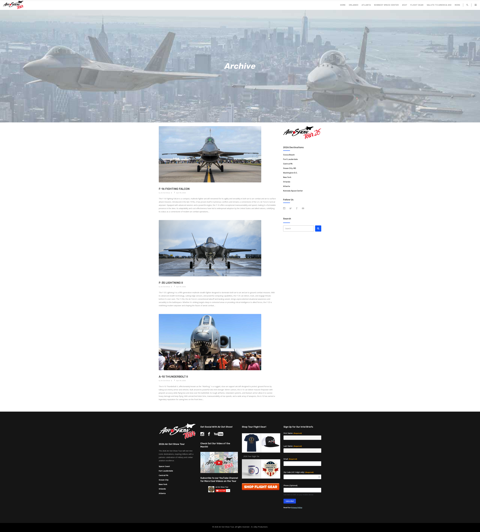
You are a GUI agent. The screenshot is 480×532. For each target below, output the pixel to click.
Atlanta (286, 186)
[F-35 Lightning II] (217, 248)
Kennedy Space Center (293, 191)
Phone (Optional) (291, 485)
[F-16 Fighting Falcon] (217, 154)
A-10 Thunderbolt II (173, 376)
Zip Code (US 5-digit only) (299, 472)
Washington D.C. (290, 173)
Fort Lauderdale (290, 159)
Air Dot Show (165, 193)
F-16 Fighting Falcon (174, 189)
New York (287, 177)
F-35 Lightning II (171, 282)
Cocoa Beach (289, 155)
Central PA (287, 164)
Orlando (286, 182)
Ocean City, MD (289, 168)
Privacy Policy (296, 507)
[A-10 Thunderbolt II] (217, 342)
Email (290, 459)
